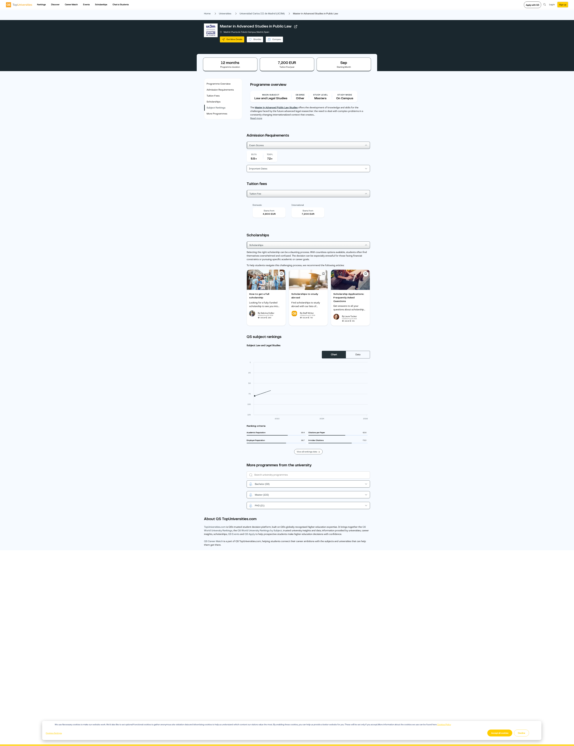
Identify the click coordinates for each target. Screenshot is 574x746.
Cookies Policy (444, 724)
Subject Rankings (216, 107)
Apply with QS (532, 5)
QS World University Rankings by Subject (260, 530)
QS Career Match (213, 541)
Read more (256, 118)
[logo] (19, 4)
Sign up (562, 4)
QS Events (233, 534)
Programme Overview (219, 83)
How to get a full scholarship (259, 296)
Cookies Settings (54, 733)
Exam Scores (256, 145)
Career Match (71, 4)
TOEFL (270, 154)
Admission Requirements (220, 89)
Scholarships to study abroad (304, 296)
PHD (259, 505)
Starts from (269, 210)
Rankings (41, 4)
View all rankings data (307, 451)
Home (207, 13)
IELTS (254, 154)
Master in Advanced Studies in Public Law (255, 26)
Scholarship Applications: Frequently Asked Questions (348, 298)
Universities (225, 13)
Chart (334, 354)
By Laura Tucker (349, 316)
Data (357, 354)
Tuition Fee (255, 193)
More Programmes (217, 113)
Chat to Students (121, 4)
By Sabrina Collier (266, 313)
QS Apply (250, 534)
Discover (55, 4)
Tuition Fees (213, 95)
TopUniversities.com (215, 526)
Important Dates (258, 168)
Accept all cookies (499, 733)
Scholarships (101, 4)
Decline (521, 733)
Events (86, 4)
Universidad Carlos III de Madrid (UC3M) (262, 13)
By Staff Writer (307, 313)
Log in (552, 4)
